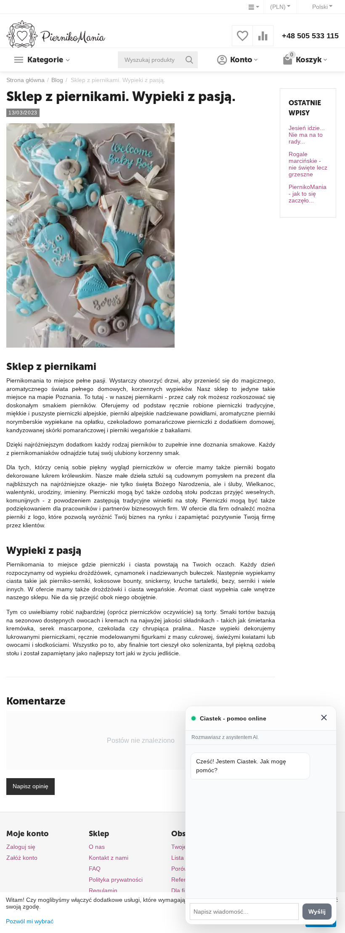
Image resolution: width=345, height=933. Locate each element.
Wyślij (317, 911)
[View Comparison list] (263, 40)
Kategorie (45, 59)
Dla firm (181, 890)
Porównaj (183, 868)
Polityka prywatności (116, 879)
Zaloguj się (20, 846)
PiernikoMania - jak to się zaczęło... (307, 193)
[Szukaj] (189, 59)
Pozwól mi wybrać (29, 921)
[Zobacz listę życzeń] (242, 40)
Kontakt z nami (108, 857)
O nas (97, 846)
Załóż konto (21, 857)
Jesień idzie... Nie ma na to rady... (307, 135)
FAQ (95, 868)
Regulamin (103, 890)
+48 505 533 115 (310, 36)
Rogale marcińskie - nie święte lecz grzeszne (308, 164)
